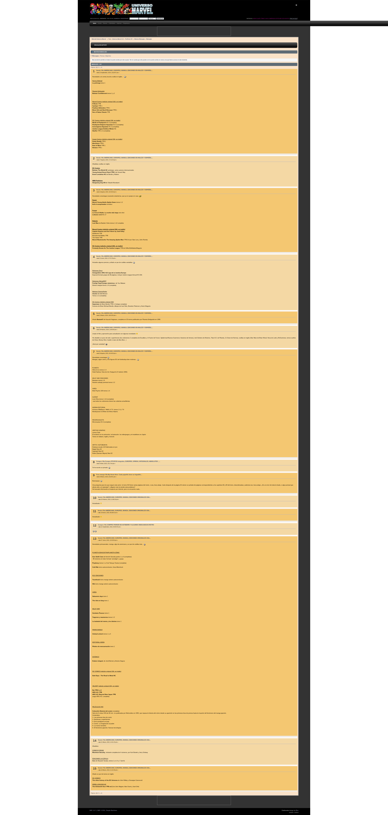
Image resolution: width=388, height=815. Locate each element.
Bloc (297, 810)
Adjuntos (108, 56)
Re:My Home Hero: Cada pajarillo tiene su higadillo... (124, 474)
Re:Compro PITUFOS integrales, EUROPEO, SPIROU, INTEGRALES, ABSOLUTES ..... (131, 461)
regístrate (125, 18)
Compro (99, 461)
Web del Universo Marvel (99, 39)
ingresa (117, 18)
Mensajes (95, 56)
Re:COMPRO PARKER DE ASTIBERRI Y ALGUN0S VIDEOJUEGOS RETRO (129, 525)
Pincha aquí (293, 18)
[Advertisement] (194, 31)
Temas (102, 56)
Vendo (98, 70)
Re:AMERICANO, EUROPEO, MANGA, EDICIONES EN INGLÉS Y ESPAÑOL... (127, 70)
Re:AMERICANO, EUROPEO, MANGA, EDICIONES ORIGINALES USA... (127, 497)
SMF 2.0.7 (92, 810)
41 (101, 67)
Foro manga (100, 474)
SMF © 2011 (101, 810)
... (100, 67)
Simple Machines (111, 810)
